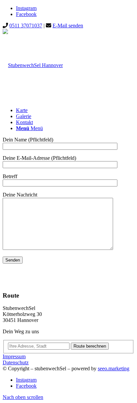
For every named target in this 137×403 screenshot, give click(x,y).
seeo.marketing (113, 368)
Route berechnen (89, 346)
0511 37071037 (25, 25)
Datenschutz (16, 362)
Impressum (14, 356)
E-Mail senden (68, 25)
